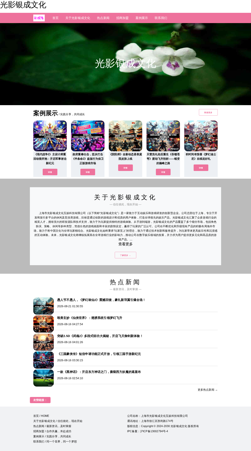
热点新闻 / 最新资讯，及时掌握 (52, 426)
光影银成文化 (23, 4)
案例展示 (142, 18)
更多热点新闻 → (208, 389)
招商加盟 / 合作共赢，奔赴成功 (52, 431)
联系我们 (161, 18)
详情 (50, 172)
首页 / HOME (41, 415)
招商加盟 (122, 18)
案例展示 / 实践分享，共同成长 (52, 436)
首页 (55, 18)
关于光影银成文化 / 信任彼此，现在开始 (57, 421)
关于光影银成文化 (77, 18)
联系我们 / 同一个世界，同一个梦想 (55, 441)
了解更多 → (125, 255)
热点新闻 (103, 18)
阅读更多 (208, 112)
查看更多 (125, 244)
